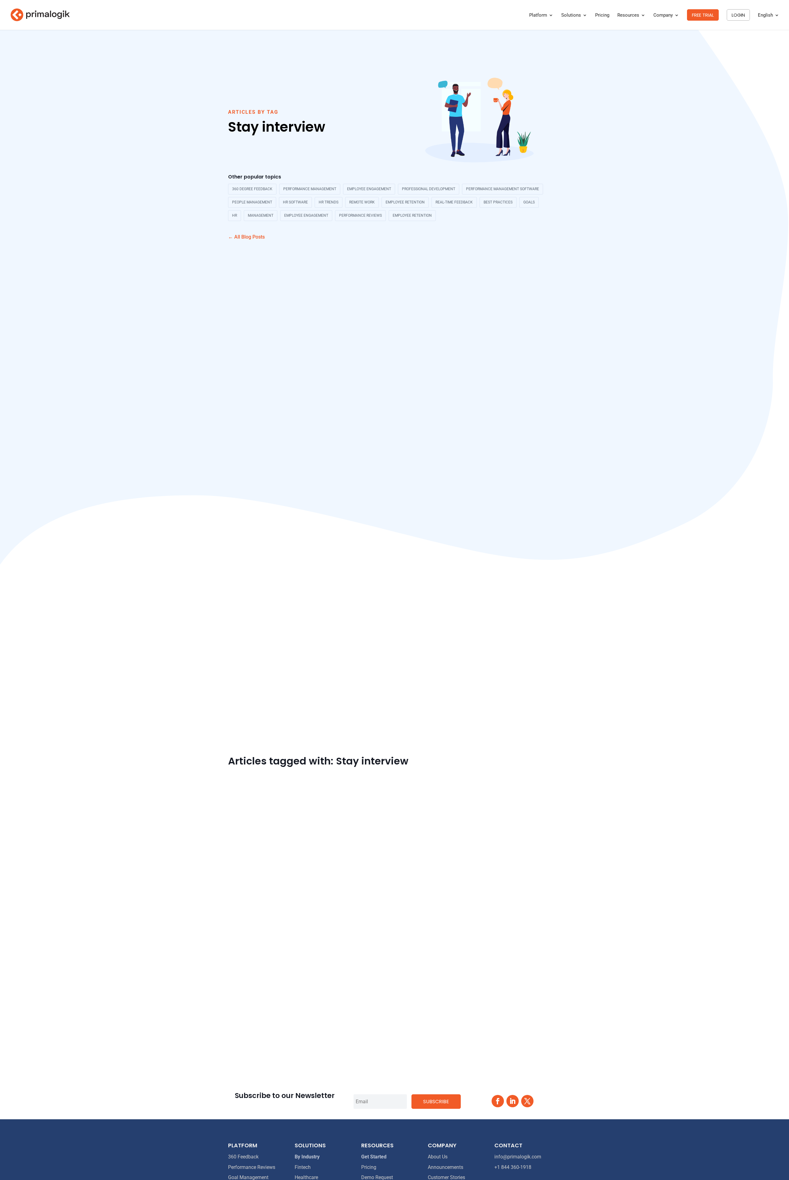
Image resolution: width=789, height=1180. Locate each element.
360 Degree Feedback (252, 189)
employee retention (405, 202)
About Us (438, 1157)
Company (663, 15)
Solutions (571, 15)
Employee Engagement (306, 215)
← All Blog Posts (246, 237)
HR (234, 215)
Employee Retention (412, 215)
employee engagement (369, 189)
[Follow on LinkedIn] (512, 1101)
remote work (362, 202)
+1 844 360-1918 (512, 1167)
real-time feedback (454, 202)
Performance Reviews (360, 215)
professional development (428, 189)
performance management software (502, 189)
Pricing (602, 15)
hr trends (328, 202)
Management (260, 215)
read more (239, 1034)
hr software (295, 202)
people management (252, 202)
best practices (498, 202)
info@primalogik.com (517, 1157)
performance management (309, 189)
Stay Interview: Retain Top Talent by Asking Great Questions (313, 1002)
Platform (538, 15)
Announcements (445, 1167)
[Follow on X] (527, 1101)
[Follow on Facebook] (498, 1101)
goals (529, 202)
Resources (628, 15)
